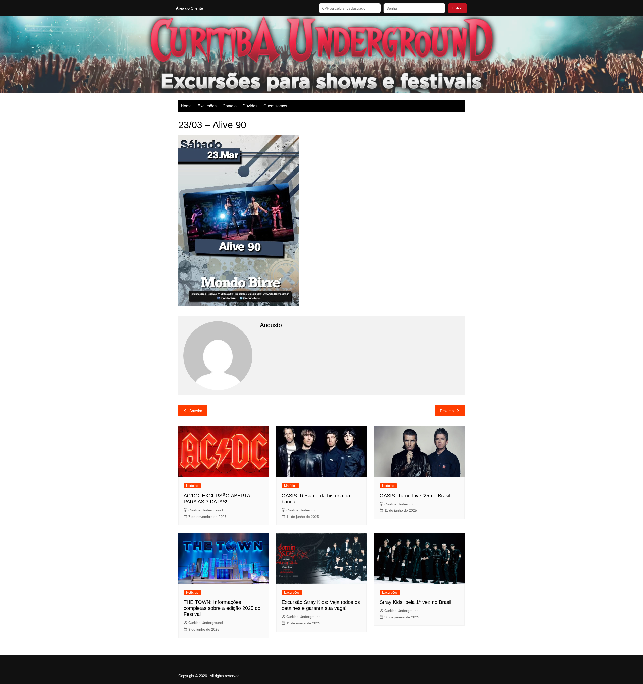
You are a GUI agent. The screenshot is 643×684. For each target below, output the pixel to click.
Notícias (192, 486)
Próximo (447, 411)
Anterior (195, 411)
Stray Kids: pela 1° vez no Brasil (415, 602)
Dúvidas (250, 106)
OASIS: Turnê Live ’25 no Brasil (415, 495)
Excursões (207, 106)
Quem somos (275, 106)
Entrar (457, 8)
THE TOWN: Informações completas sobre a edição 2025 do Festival (222, 608)
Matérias (290, 486)
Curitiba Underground (205, 510)
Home (186, 106)
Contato (230, 106)
